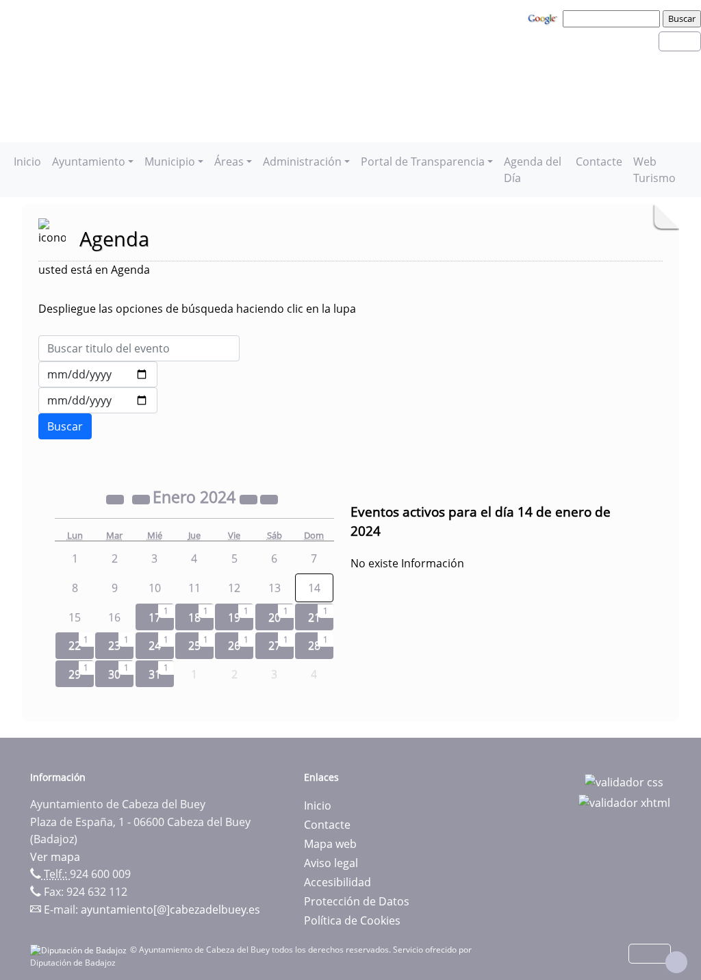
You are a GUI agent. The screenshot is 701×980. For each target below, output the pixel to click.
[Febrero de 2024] (269, 498)
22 (74, 645)
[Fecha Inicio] (97, 374)
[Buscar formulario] (65, 426)
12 (234, 587)
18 (194, 617)
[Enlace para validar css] (624, 781)
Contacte (599, 161)
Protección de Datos (356, 901)
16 (114, 617)
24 (155, 645)
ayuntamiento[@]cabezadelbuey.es (170, 909)
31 (155, 674)
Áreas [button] (229, 161)
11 (194, 587)
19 (234, 617)
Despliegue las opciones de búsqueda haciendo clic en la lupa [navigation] (197, 308)
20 (274, 617)
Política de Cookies (352, 920)
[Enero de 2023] (116, 498)
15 (74, 617)
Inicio (27, 161)
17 (155, 617)
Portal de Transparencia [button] (423, 161)
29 (74, 674)
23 (114, 645)
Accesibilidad (337, 882)
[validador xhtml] (624, 801)
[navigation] (613, 18)
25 (194, 645)
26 (234, 645)
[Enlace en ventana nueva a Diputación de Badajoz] (80, 949)
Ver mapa (55, 856)
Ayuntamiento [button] (88, 161)
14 (314, 587)
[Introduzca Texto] (139, 348)
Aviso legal (331, 863)
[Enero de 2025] (250, 498)
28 (314, 645)
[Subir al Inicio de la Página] (676, 962)
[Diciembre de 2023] (142, 498)
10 (155, 587)
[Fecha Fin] (97, 400)
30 (114, 674)
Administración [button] (302, 161)
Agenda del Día (532, 169)
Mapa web (330, 843)
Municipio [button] (169, 161)
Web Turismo (654, 169)
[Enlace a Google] (544, 17)
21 (314, 617)
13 (274, 587)
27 (274, 645)
